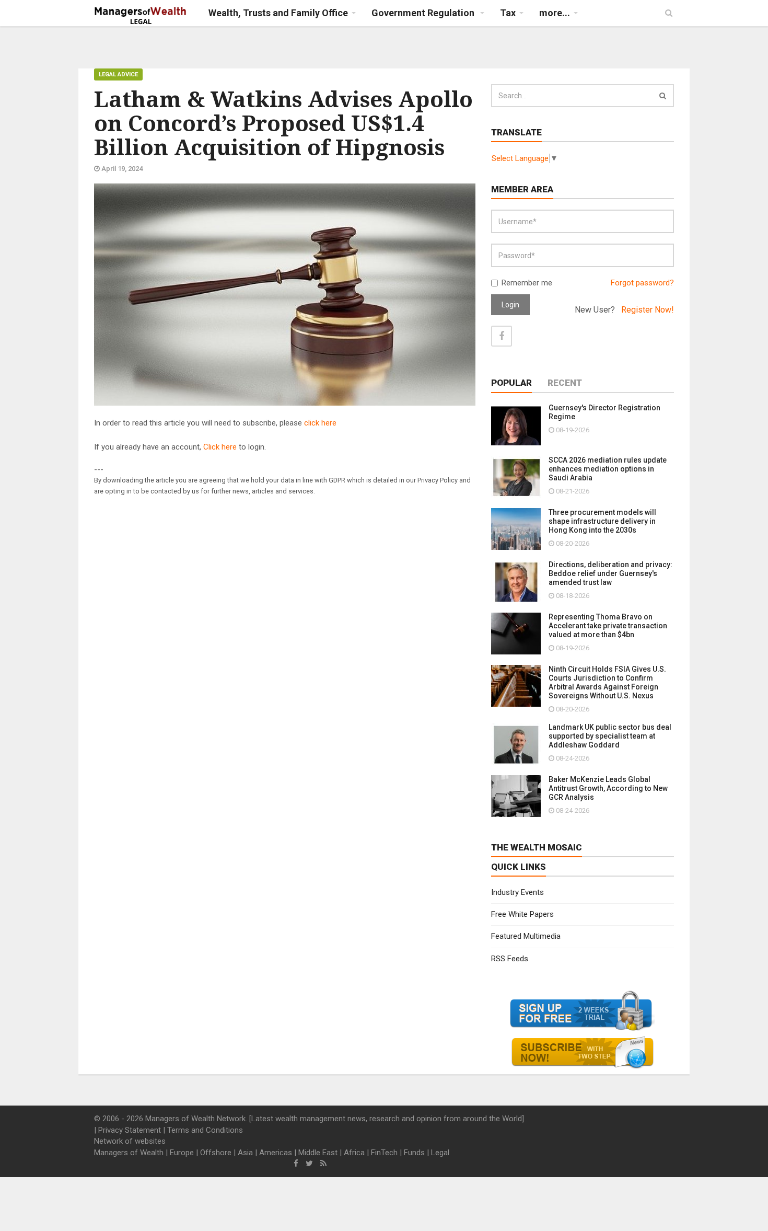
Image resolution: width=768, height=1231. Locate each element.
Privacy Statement (129, 1130)
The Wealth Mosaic (536, 847)
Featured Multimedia (526, 936)
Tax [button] (508, 12)
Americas (275, 1152)
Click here (220, 447)
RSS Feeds (509, 958)
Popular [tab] (511, 382)
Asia (245, 1152)
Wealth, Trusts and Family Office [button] (278, 12)
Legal (440, 1152)
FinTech (384, 1152)
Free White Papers (522, 914)
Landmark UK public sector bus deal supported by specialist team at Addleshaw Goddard (610, 736)
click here (320, 423)
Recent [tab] (565, 382)
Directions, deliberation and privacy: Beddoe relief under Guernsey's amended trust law (610, 573)
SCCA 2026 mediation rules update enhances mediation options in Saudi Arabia (608, 469)
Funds (414, 1152)
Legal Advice (118, 74)
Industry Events (517, 892)
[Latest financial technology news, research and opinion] (141, 15)
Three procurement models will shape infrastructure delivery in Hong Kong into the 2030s (602, 521)
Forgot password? (642, 282)
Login (510, 305)
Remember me (527, 282)
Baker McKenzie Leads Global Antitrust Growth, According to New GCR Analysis (608, 788)
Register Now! (647, 310)
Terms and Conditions (205, 1130)
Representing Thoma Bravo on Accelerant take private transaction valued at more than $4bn (608, 626)
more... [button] (554, 12)
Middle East (318, 1152)
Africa (354, 1152)
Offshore (215, 1152)
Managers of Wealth (129, 1152)
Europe (182, 1152)
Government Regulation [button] (423, 12)
